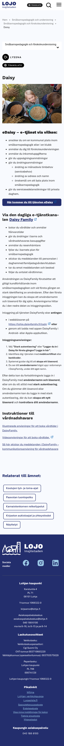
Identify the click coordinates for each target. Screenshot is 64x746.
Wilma (30, 692)
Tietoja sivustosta (30, 715)
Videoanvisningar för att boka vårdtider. (26, 437)
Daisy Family (21, 219)
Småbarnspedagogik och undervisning (32, 19)
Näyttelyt (12, 524)
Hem (4, 19)
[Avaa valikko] (59, 5)
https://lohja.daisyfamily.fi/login (28, 324)
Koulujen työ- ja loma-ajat (22, 488)
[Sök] (48, 5)
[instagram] (41, 565)
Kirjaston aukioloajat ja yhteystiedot (28, 515)
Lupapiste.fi (30, 700)
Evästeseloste (30, 708)
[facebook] (26, 565)
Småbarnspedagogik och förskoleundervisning (28, 23)
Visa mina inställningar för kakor (30, 712)
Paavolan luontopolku (19, 497)
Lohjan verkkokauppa (30, 696)
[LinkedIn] (55, 565)
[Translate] (35, 5)
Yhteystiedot (30, 719)
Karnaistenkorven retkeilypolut (25, 506)
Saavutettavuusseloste (30, 704)
